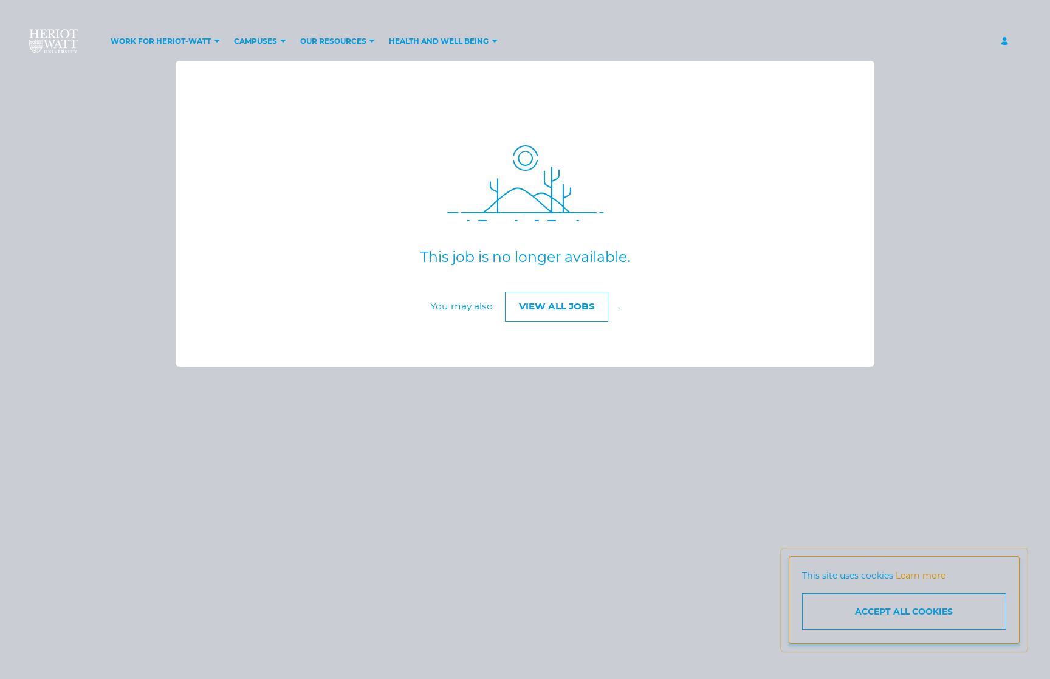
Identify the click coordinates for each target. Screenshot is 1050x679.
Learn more (920, 575)
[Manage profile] (1006, 41)
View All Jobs (557, 306)
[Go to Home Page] (53, 41)
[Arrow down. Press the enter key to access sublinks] (216, 42)
